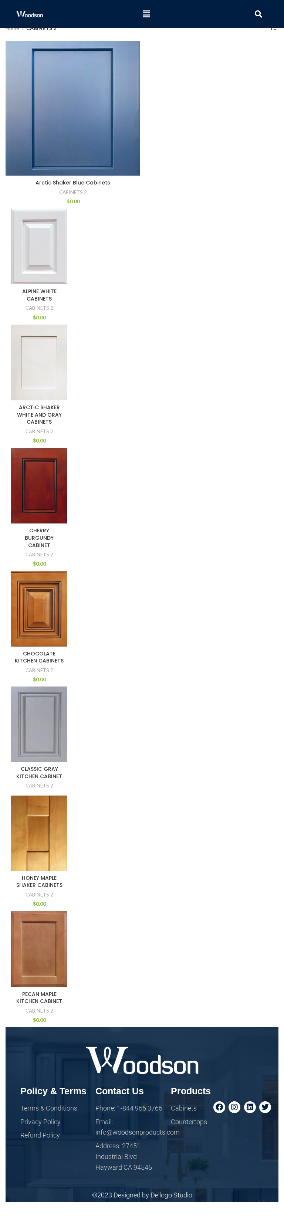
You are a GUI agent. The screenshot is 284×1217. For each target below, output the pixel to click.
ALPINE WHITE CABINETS (39, 295)
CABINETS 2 (73, 192)
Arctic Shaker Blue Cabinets (73, 182)
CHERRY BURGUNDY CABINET (39, 538)
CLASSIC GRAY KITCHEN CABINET (39, 772)
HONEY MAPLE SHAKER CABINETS (39, 881)
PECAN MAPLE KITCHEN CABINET (39, 997)
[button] (146, 14)
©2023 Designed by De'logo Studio (142, 1195)
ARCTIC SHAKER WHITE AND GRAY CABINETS (39, 415)
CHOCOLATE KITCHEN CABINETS (39, 657)
